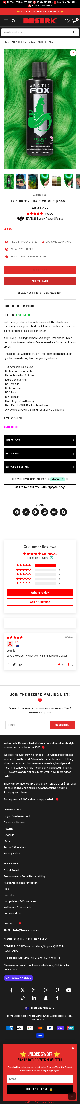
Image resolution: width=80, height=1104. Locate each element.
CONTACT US (11, 923)
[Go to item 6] (68, 181)
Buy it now (40, 269)
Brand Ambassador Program (21, 882)
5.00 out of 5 (49, 554)
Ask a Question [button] (40, 602)
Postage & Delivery (15, 822)
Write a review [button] (40, 592)
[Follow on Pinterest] (57, 990)
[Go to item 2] (21, 181)
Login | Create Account (17, 816)
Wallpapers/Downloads (17, 907)
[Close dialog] (73, 1047)
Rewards (9, 834)
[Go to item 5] (56, 181)
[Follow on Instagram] (34, 990)
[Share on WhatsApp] (44, 512)
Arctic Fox (40, 195)
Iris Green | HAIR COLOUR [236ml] (41, 42)
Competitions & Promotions (20, 901)
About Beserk (12, 870)
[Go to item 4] (44, 181)
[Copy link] (63, 512)
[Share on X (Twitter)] (26, 512)
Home (6, 42)
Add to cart (40, 281)
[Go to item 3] (33, 181)
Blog (6, 888)
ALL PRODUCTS (18, 42)
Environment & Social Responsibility (24, 876)
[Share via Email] (54, 512)
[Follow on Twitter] (22, 990)
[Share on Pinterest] (35, 512)
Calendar (9, 895)
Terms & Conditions (15, 847)
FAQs (7, 841)
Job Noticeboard (13, 913)
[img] (15, 637)
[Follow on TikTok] (22, 998)
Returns (8, 828)
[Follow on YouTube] (69, 990)
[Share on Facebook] (16, 512)
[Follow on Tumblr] (57, 998)
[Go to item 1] (9, 181)
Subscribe (62, 725)
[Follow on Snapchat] (46, 998)
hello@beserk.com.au (26, 930)
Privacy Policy (12, 853)
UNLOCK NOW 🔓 (40, 1089)
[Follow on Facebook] (11, 990)
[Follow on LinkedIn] (34, 998)
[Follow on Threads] (46, 990)
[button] (35, 213)
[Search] (75, 32)
